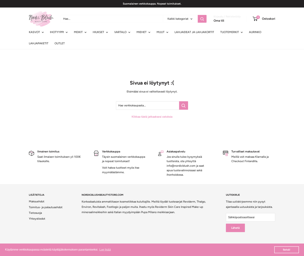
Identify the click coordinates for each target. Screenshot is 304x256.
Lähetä (235, 227)
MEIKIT (78, 32)
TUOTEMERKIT (229, 32)
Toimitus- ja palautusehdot (45, 207)
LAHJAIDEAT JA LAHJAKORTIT (194, 32)
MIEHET (142, 32)
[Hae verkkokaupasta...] (183, 105)
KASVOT (34, 32)
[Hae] (202, 19)
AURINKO (255, 32)
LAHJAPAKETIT (38, 43)
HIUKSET (98, 32)
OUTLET (60, 43)
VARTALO (120, 32)
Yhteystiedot (37, 218)
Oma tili (219, 20)
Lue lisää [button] (105, 249)
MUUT (160, 32)
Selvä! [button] (286, 249)
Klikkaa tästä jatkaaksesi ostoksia (152, 116)
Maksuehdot (36, 201)
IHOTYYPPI (57, 32)
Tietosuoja (35, 213)
